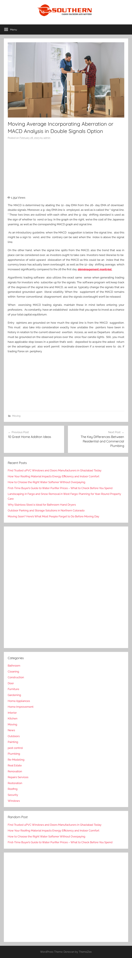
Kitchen (12, 718)
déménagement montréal (95, 269)
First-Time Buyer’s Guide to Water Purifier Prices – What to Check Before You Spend (60, 488)
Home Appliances (19, 701)
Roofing (13, 788)
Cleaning (13, 671)
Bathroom (14, 665)
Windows (14, 800)
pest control (15, 747)
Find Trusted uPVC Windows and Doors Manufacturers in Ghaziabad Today (54, 470)
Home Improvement (20, 706)
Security (13, 794)
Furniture (13, 689)
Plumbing (14, 753)
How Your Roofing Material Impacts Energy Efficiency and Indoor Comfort (53, 476)
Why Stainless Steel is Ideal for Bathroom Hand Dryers (42, 504)
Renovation (15, 771)
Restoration (15, 783)
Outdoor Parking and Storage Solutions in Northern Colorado (46, 510)
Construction (16, 677)
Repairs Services (18, 777)
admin (46, 137)
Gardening (14, 695)
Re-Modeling (16, 759)
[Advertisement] (66, 169)
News (11, 730)
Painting (13, 742)
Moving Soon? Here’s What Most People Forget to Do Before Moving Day (53, 516)
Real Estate (15, 765)
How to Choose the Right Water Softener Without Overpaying (46, 482)
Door (11, 683)
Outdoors (14, 736)
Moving (16, 415)
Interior (12, 712)
